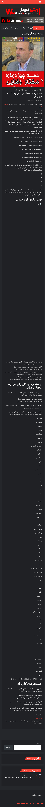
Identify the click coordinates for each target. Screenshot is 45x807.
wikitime (38, 100)
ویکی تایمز (17, 90)
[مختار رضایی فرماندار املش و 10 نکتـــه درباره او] (37, 776)
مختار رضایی (35, 90)
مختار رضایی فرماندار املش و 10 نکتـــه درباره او (19, 28)
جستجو (39, 743)
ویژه (26, 90)
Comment (37, 726)
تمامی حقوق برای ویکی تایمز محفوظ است (30, 803)
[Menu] (40, 2)
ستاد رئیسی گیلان (35, 721)
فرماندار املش (24, 721)
